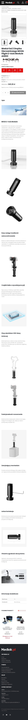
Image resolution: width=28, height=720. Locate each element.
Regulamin (3, 658)
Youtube (6, 714)
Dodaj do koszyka (19, 92)
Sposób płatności (5, 667)
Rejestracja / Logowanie (6, 684)
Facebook (3, 714)
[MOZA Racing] (10, 60)
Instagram (10, 714)
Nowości (3, 679)
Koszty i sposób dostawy (7, 669)
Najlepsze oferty (5, 682)
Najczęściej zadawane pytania (8, 672)
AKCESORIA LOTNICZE (20, 79)
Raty (6, 81)
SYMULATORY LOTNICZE (11, 79)
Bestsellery (4, 677)
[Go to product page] (7, 620)
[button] (3, 3)
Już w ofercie (4, 681)
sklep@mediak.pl (5, 698)
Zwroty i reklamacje (5, 660)
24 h (9, 75)
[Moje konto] (22, 3)
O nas (2, 657)
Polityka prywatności (6, 662)
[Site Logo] (10, 3)
